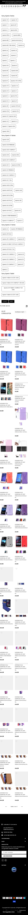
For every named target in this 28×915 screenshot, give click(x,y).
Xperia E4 (5, 75)
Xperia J (12, 60)
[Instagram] (6, 860)
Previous (16, 367)
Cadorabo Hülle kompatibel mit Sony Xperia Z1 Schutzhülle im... (21, 794)
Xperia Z (4, 269)
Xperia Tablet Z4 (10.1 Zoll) (10, 278)
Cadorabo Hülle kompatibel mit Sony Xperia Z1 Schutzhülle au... (6, 622)
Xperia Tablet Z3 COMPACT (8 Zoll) (13, 283)
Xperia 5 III (14, 96)
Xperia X (19, 220)
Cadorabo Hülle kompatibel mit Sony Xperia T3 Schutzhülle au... (20, 559)
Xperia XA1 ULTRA (7, 195)
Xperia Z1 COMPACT (8, 264)
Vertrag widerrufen (9, 912)
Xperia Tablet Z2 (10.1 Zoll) (10, 294)
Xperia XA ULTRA (7, 205)
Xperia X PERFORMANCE (9, 215)
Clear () (5, 301)
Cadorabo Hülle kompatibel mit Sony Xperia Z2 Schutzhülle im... (5, 795)
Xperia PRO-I (6, 35)
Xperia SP (13, 25)
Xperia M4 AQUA (17, 40)
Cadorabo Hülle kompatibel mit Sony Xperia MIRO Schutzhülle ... (21, 527)
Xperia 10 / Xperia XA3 (9, 116)
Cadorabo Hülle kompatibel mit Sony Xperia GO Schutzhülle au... (5, 527)
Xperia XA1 (18, 200)
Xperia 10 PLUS (15, 106)
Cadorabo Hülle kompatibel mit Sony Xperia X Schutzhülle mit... (20, 655)
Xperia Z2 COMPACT (8, 259)
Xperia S (4, 30)
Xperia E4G (14, 70)
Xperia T (4, 25)
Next (26, 367)
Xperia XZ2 (5, 155)
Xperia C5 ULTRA (16, 81)
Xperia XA (18, 210)
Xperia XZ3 (5, 139)
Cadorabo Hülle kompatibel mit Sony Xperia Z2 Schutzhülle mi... (5, 699)
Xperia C (14, 91)
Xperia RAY (14, 30)
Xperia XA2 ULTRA (7, 185)
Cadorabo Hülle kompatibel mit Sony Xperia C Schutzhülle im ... (21, 762)
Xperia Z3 (21, 254)
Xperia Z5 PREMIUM (17, 229)
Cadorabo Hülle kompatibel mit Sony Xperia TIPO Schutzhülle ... (6, 558)
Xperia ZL (5, 229)
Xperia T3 (5, 20)
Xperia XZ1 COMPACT (8, 160)
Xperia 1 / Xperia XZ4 (8, 126)
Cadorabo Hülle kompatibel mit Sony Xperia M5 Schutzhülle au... (20, 495)
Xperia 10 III (5, 111)
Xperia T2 (14, 20)
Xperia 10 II (15, 111)
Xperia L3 (14, 50)
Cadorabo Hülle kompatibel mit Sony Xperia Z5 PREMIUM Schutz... (20, 342)
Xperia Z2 (21, 259)
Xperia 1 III (5, 121)
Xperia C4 (15, 86)
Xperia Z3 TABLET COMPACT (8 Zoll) (13, 288)
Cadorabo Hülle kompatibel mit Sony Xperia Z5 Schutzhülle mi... (20, 374)
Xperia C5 (5, 86)
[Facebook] (3, 860)
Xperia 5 (14, 101)
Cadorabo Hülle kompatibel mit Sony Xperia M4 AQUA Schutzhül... (20, 463)
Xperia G (14, 65)
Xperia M (21, 45)
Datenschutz (22, 910)
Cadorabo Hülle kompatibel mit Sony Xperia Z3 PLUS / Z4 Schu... (6, 462)
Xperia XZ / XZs (7, 180)
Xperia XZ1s (15, 155)
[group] (6, 324)
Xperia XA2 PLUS (7, 190)
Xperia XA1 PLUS (7, 200)
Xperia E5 (5, 70)
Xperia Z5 (21, 239)
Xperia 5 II (5, 101)
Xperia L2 (5, 55)
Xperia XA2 (18, 190)
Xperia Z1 (20, 264)
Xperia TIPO (5, 131)
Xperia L (4, 60)
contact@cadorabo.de (10, 835)
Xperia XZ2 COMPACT (8, 150)
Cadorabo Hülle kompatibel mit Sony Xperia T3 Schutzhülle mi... (20, 699)
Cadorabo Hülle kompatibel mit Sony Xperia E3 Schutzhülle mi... (20, 731)
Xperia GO (5, 65)
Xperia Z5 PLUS (6, 234)
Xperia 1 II (14, 121)
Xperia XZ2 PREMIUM (8, 145)
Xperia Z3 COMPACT (8, 254)
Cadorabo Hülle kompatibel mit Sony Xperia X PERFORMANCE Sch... (5, 655)
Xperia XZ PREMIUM (8, 170)
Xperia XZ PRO (16, 165)
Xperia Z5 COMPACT (8, 239)
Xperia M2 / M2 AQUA (8, 45)
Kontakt (19, 912)
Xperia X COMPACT (8, 220)
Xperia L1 (13, 55)
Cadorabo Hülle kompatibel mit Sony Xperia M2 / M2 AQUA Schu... (6, 730)
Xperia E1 (5, 81)
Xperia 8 (4, 96)
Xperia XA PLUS (6, 210)
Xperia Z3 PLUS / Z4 (8, 249)
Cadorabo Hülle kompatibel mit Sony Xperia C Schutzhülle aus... (20, 623)
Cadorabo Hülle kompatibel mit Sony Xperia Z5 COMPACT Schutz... (5, 374)
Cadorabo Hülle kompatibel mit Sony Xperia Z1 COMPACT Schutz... (5, 763)
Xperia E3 (14, 75)
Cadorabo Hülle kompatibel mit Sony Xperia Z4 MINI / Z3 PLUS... (21, 430)
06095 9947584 (8, 832)
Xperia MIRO (17, 35)
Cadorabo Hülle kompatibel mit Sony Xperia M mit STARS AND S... (6, 405)
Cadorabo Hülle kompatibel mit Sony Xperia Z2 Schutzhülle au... (5, 591)
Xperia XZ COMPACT (8, 175)
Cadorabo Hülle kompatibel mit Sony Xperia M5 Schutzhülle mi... (6, 342)
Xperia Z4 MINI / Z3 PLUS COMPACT (13, 244)
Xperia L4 (5, 50)
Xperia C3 (5, 91)
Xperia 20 (5, 106)
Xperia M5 (5, 40)
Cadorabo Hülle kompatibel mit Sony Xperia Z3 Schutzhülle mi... (20, 667)
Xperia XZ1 (5, 165)
